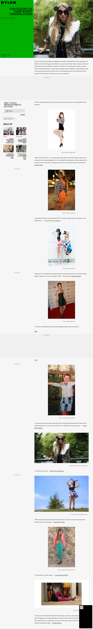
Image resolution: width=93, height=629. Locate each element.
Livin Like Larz (56, 220)
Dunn (35, 360)
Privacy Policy (10, 119)
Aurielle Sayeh (38, 165)
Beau (35, 331)
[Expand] (81, 606)
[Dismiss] (91, 606)
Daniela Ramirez (56, 623)
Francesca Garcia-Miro (61, 575)
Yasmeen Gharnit (6, 54)
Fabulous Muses (76, 276)
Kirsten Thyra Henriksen (57, 471)
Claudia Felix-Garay (59, 522)
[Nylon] (8, 2)
